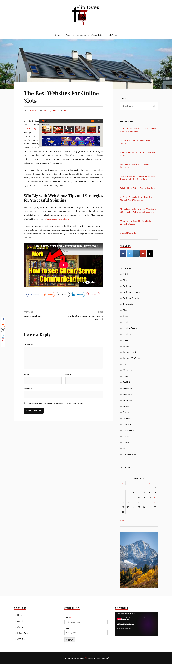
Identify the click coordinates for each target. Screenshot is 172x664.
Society (126, 436)
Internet (126, 346)
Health (126, 322)
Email (69, 374)
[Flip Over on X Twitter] (130, 253)
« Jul (122, 520)
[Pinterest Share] (3, 340)
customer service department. (56, 218)
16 (155, 497)
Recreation (127, 388)
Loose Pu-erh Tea (32, 316)
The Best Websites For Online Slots (61, 96)
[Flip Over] (86, 15)
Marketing (127, 370)
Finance (126, 310)
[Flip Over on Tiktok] (150, 253)
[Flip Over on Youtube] (143, 253)
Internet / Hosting (131, 352)
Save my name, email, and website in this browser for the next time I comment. (56, 403)
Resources (127, 400)
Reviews (126, 406)
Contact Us (81, 34)
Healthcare (128, 334)
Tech (125, 448)
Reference (127, 394)
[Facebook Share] (3, 319)
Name (27, 374)
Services (126, 418)
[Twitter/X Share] (3, 330)
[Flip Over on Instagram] (136, 253)
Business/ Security (131, 298)
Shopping (127, 424)
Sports (126, 442)
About (68, 34)
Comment (29, 344)
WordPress (79, 658)
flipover (31, 111)
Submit (69, 640)
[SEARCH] (154, 106)
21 (144, 502)
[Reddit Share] (3, 325)
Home (57, 34)
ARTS (125, 274)
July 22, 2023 (50, 111)
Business (127, 286)
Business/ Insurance (131, 292)
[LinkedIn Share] (3, 335)
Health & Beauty (130, 328)
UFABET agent (31, 128)
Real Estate (128, 382)
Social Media (128, 430)
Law (125, 364)
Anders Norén (103, 658)
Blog (65, 111)
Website (28, 389)
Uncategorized (129, 454)
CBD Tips (113, 34)
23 (155, 502)
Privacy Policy (97, 34)
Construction (129, 304)
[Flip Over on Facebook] (123, 253)
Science (126, 412)
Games (126, 316)
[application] (136, 624)
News (125, 376)
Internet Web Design (132, 358)
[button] (2, 345)
